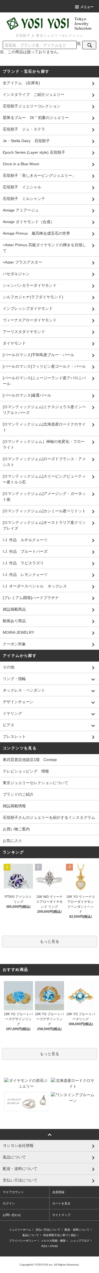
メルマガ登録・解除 (53, 1240)
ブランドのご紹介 (18, 794)
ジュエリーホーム (20, 1229)
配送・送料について (77, 1229)
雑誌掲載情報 (14, 806)
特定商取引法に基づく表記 (59, 1235)
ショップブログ (79, 1240)
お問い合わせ (12, 1215)
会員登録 (58, 1192)
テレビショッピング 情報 (26, 771)
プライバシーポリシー (23, 1240)
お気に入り (12, 840)
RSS (44, 1246)
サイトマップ (61, 1215)
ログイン (9, 1203)
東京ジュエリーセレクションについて (35, 783)
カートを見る (61, 1203)
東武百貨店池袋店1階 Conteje (30, 759)
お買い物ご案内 (16, 829)
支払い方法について (47, 1229)
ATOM (53, 1246)
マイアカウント (13, 1192)
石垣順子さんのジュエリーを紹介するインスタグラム (49, 817)
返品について (30, 1235)
